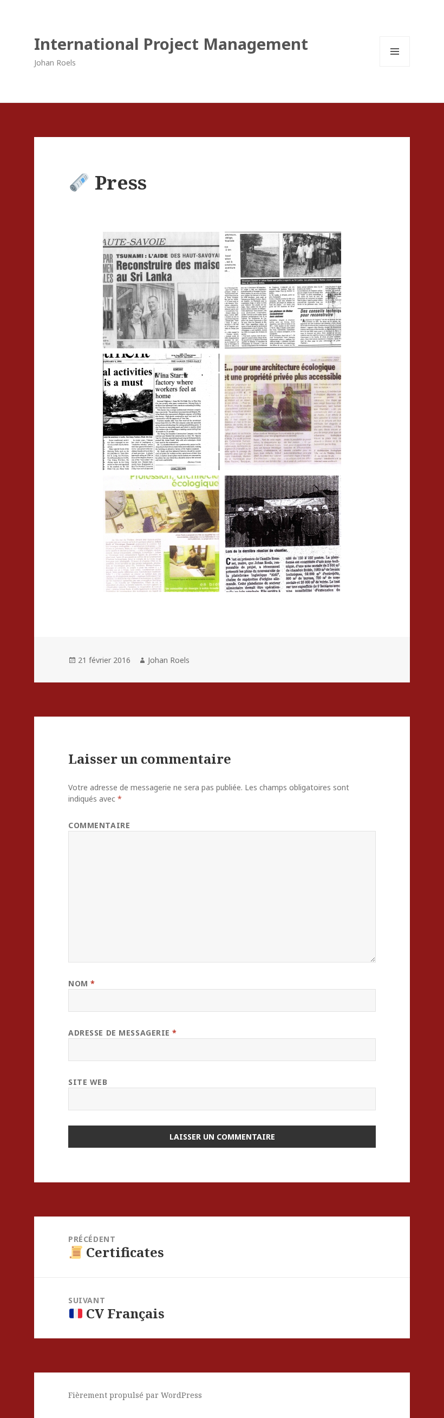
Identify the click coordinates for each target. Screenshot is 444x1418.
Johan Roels (169, 660)
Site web (87, 1082)
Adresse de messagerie (122, 1032)
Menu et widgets (395, 66)
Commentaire (99, 825)
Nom (81, 983)
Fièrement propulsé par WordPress (135, 1395)
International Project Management (171, 43)
